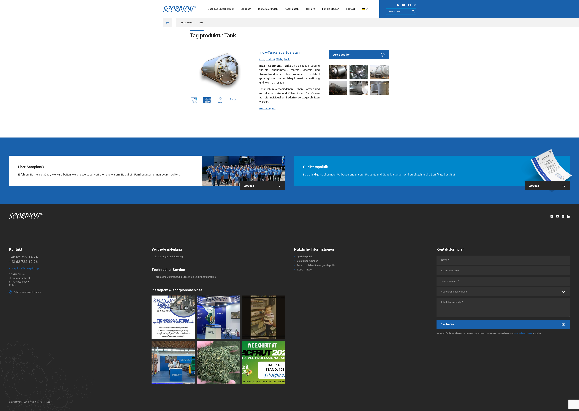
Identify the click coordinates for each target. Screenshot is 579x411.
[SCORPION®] (179, 9)
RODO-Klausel (304, 269)
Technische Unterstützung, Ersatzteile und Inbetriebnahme (185, 276)
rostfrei (270, 59)
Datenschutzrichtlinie (523, 333)
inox (261, 59)
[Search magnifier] (413, 11)
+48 (23, 257)
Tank (287, 59)
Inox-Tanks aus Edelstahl (280, 52)
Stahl (279, 59)
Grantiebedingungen (307, 260)
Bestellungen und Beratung (169, 256)
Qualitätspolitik (305, 256)
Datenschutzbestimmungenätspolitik (316, 265)
